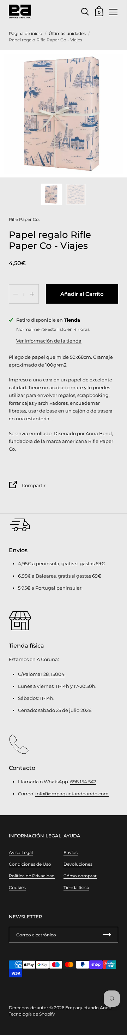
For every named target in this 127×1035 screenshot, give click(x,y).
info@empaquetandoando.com (72, 793)
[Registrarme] (107, 935)
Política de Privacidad (32, 875)
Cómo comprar (80, 875)
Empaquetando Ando (88, 1007)
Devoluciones (78, 864)
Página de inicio (25, 33)
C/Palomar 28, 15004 (41, 674)
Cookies (17, 887)
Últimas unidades (67, 33)
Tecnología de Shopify (32, 1014)
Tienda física (76, 887)
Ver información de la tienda (48, 341)
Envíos (71, 852)
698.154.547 (83, 781)
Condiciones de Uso (30, 864)
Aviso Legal (21, 852)
